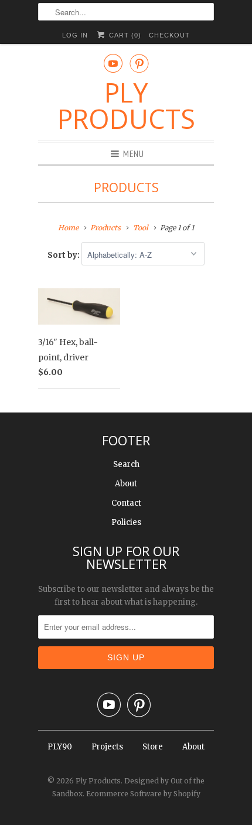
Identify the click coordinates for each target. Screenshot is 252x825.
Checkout (169, 35)
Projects (107, 747)
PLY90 (59, 747)
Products (126, 187)
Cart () (124, 35)
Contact (126, 503)
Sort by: (64, 255)
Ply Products (126, 105)
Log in (75, 35)
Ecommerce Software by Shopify (143, 793)
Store (152, 747)
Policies (126, 522)
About (126, 484)
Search (126, 464)
